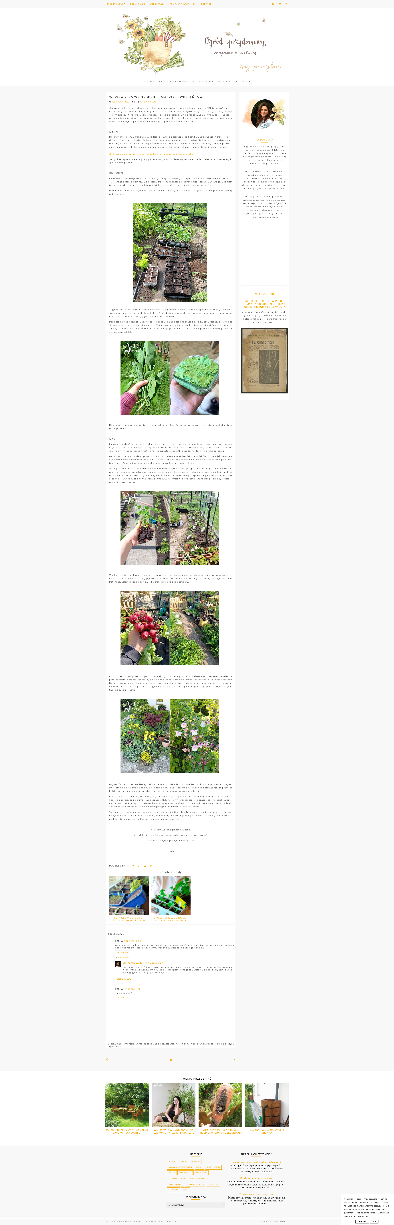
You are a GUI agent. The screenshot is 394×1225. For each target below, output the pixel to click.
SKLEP (246, 82)
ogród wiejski (201, 1173)
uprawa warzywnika (195, 1184)
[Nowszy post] (107, 1059)
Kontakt (206, 4)
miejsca (172, 1173)
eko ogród (195, 1161)
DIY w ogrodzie (227, 82)
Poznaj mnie (137, 4)
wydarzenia (174, 1190)
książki (199, 1167)
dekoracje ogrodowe (178, 1161)
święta (185, 1190)
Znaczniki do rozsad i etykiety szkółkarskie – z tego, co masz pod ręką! (153, 154)
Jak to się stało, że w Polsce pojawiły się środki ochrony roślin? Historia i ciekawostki (264, 304)
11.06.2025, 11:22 (132, 989)
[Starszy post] (234, 1059)
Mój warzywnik (203, 82)
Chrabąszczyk (132, 963)
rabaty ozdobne (175, 1184)
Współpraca (157, 4)
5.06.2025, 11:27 (154, 963)
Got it (374, 1222)
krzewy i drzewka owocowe (180, 1167)
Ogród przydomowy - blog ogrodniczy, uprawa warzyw (149, 1221)
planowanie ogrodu (177, 1178)
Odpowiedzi (125, 957)
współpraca (213, 1184)
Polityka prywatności (183, 4)
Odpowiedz (123, 952)
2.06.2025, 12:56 (132, 941)
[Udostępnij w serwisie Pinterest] (150, 866)
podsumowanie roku (198, 1178)
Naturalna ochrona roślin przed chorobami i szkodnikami (220, 1131)
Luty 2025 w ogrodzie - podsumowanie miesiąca (129, 919)
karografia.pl (281, 1221)
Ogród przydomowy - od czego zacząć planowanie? (127, 1131)
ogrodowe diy (185, 1173)
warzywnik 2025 (149, 102)
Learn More (362, 1222)
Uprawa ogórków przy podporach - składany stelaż (256, 1162)
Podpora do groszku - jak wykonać (256, 1194)
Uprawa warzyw (177, 82)
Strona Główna (116, 4)
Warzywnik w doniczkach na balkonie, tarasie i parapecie (174, 1131)
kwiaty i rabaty (213, 1167)
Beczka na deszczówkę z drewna (267, 1131)
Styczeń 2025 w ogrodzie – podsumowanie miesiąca (171, 919)
